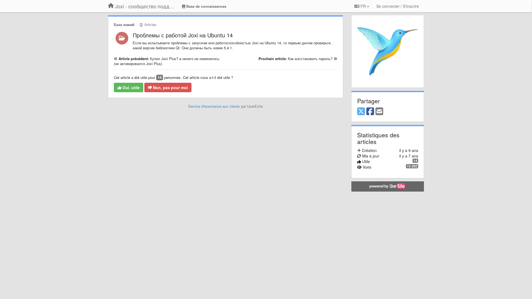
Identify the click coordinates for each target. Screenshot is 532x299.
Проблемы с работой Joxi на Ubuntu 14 (183, 35)
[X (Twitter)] (361, 111)
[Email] (379, 111)
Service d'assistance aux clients (214, 106)
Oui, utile (130, 87)
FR (363, 6)
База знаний (124, 24)
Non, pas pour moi (170, 87)
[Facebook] (370, 111)
